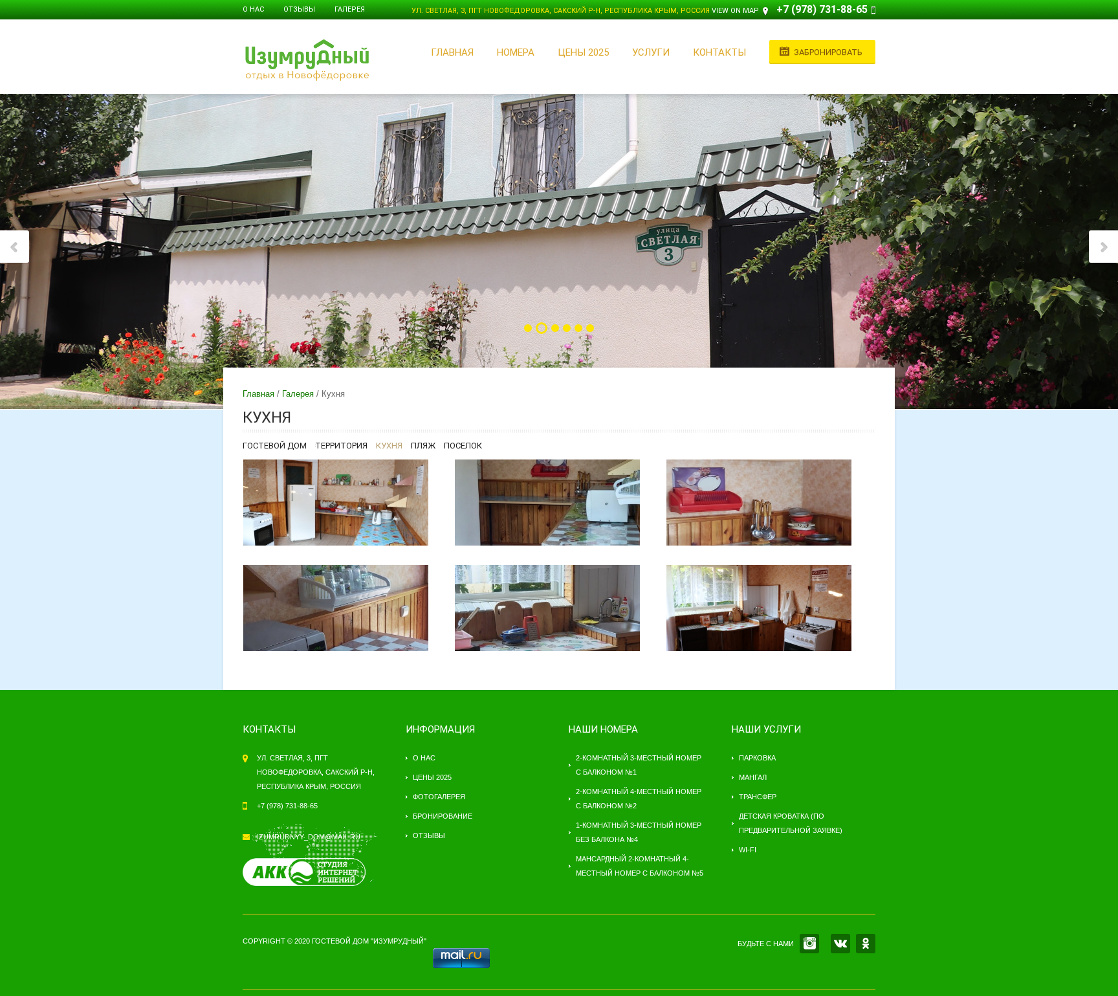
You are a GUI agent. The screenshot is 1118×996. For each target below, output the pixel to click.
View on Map (735, 10)
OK (865, 943)
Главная (452, 52)
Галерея (349, 9)
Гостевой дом (275, 445)
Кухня (389, 445)
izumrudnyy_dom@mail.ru (308, 837)
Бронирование (442, 816)
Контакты (719, 52)
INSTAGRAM (809, 943)
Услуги (651, 52)
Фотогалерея (439, 797)
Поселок (463, 445)
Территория (341, 445)
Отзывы (299, 9)
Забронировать (828, 52)
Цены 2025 (583, 52)
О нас (253, 9)
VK (840, 943)
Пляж (423, 445)
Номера (515, 52)
